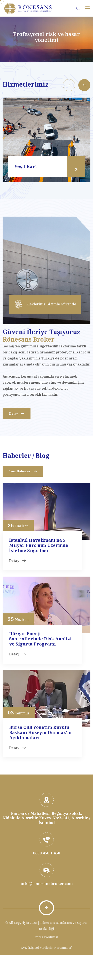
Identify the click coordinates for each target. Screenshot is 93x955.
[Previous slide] (84, 85)
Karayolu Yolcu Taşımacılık (45, 166)
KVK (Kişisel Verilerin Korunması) (46, 948)
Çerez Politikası (46, 937)
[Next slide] (69, 85)
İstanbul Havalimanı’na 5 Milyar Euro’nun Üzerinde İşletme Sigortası (38, 545)
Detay (14, 413)
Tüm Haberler (20, 471)
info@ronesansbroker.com (47, 883)
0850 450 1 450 (46, 852)
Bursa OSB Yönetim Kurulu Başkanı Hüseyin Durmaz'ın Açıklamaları (40, 732)
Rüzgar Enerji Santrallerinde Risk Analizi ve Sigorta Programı (40, 639)
